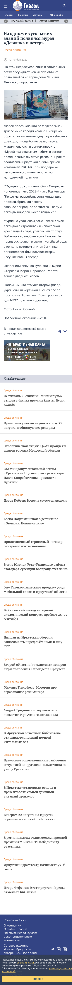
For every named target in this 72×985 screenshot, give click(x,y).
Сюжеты (23, 14)
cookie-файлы (25, 962)
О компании (12, 925)
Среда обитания (15, 50)
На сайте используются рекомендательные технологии (20, 936)
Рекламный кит (15, 920)
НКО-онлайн (55, 14)
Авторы (37, 14)
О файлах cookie (15, 929)
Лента (9, 14)
